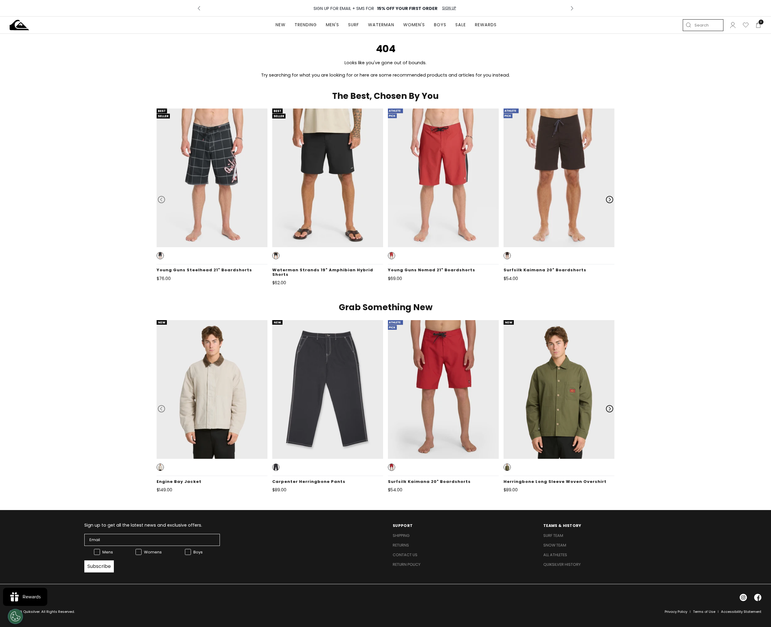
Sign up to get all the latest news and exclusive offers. (143, 525)
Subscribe (99, 566)
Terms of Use (704, 611)
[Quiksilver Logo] (19, 25)
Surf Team (553, 535)
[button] (160, 255)
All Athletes (555, 554)
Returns (401, 545)
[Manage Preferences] (15, 616)
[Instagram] (743, 597)
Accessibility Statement (741, 611)
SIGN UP (449, 8)
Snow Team (554, 545)
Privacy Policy (676, 611)
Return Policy (406, 564)
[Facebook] (757, 597)
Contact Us (405, 554)
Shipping (401, 535)
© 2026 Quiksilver (25, 611)
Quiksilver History (562, 564)
